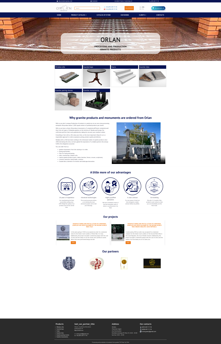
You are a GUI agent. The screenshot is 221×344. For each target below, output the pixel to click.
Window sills (60, 327)
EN (143, 7)
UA (140, 7)
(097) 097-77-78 (155, 1)
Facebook (94, 1)
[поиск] (97, 8)
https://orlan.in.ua (78, 330)
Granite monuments (62, 337)
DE (140, 9)
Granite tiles (60, 333)
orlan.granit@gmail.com (65, 1)
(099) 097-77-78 (147, 329)
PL (143, 9)
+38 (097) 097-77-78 (81, 335)
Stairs (58, 331)
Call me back (129, 8)
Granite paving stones (63, 335)
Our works (125, 15)
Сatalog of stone (103, 15)
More (73, 242)
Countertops (60, 329)
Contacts (160, 15)
